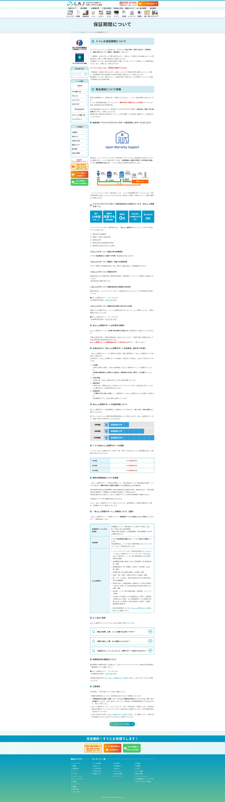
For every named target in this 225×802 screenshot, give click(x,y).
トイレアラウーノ (77, 119)
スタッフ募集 (139, 771)
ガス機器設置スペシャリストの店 (144, 779)
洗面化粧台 (85, 16)
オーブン (116, 16)
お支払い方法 (118, 8)
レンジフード (132, 16)
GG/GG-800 (75, 104)
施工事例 (84, 8)
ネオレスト (75, 96)
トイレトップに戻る (122, 724)
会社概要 (137, 766)
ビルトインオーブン (78, 779)
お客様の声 (95, 8)
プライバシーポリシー (141, 776)
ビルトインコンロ (77, 776)
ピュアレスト (76, 100)
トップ (73, 32)
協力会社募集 (139, 773)
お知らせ (117, 768)
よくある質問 (141, 8)
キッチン (101, 16)
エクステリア (155, 16)
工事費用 (74, 132)
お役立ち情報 (76, 153)
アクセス (137, 768)
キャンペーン (118, 771)
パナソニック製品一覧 (78, 115)
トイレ (93, 16)
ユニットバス (70, 16)
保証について (129, 8)
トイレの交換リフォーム (83, 32)
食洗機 (124, 16)
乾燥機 (139, 16)
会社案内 (153, 8)
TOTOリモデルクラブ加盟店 (143, 781)
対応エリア (72, 8)
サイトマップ (118, 776)
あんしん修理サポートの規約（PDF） (121, 678)
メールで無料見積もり (149, 4)
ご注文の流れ (106, 8)
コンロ (109, 16)
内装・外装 (147, 16)
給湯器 (78, 16)
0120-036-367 (110, 300)
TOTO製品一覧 (76, 91)
